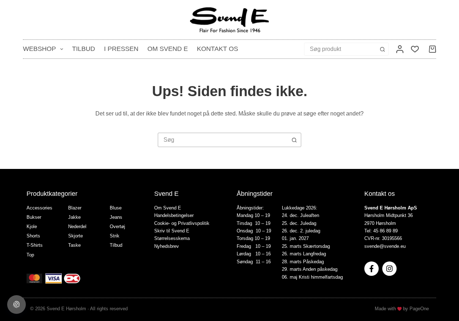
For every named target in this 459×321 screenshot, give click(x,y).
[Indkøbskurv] (431, 49)
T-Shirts (35, 245)
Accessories (39, 208)
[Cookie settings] (16, 304)
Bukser (34, 217)
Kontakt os (217, 48)
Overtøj (117, 226)
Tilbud (83, 48)
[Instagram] (389, 268)
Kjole (32, 226)
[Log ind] (400, 49)
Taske (74, 245)
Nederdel (77, 226)
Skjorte (75, 236)
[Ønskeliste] (415, 49)
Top (30, 255)
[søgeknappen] (382, 49)
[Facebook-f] (371, 268)
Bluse (116, 208)
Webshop (39, 48)
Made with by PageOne (402, 308)
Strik (114, 236)
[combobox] (340, 49)
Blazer (74, 208)
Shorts (33, 236)
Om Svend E (167, 48)
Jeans (116, 217)
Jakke (74, 217)
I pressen (121, 48)
